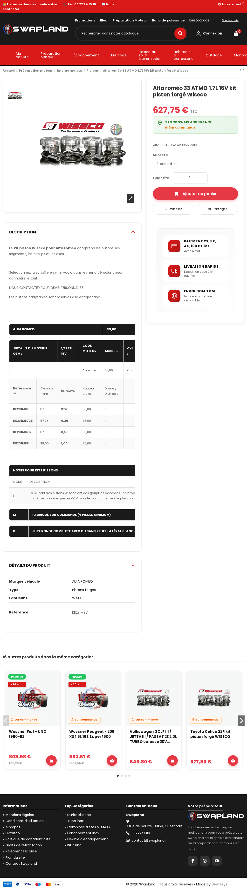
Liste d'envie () (233, 4)
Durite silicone (79, 815)
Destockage (199, 20)
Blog (104, 20)
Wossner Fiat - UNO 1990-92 (27, 734)
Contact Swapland (21, 863)
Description (22, 232)
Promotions (85, 20)
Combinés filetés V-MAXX (88, 827)
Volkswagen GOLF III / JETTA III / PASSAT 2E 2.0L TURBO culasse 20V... (153, 736)
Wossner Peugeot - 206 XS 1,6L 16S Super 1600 (91, 734)
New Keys (219, 884)
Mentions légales (20, 815)
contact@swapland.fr (149, 840)
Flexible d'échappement (87, 839)
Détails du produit (29, 565)
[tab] (72, 232)
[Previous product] (241, 70)
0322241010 (140, 833)
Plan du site (15, 857)
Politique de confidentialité (28, 839)
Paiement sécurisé (21, 851)
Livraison (13, 833)
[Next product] (243, 70)
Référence (18, 612)
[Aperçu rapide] (54, 690)
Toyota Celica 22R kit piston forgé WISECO (210, 734)
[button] (118, 776)
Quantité (161, 178)
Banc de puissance (168, 20)
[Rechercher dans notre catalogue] (180, 33)
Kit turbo (74, 845)
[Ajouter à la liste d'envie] (54, 679)
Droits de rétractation (24, 845)
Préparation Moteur (130, 20)
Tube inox (75, 821)
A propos (13, 827)
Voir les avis (230, 20)
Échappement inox (83, 833)
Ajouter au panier (200, 193)
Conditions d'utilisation (25, 821)
